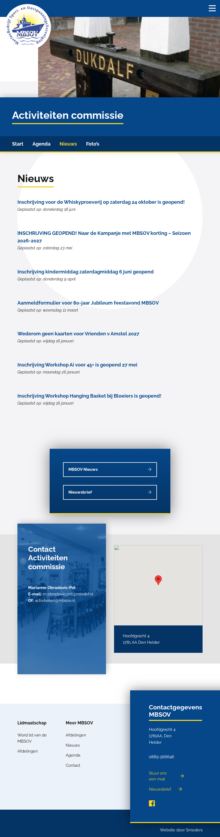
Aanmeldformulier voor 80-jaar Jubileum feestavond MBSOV (88, 306)
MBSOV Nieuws (83, 469)
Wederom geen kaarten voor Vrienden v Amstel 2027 (78, 337)
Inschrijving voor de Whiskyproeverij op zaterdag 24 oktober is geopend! (101, 205)
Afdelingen (27, 751)
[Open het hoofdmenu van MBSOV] (212, 8)
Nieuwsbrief (80, 492)
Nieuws (68, 144)
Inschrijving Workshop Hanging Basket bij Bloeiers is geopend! (89, 399)
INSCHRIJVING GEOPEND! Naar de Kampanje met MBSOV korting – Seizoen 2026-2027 (104, 240)
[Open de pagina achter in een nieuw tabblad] (152, 803)
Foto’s (92, 144)
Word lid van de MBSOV (32, 738)
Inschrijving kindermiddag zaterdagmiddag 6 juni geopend (85, 275)
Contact (73, 765)
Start (17, 144)
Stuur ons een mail (158, 776)
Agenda (41, 144)
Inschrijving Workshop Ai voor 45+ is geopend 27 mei (77, 368)
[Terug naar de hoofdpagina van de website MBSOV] (27, 27)
